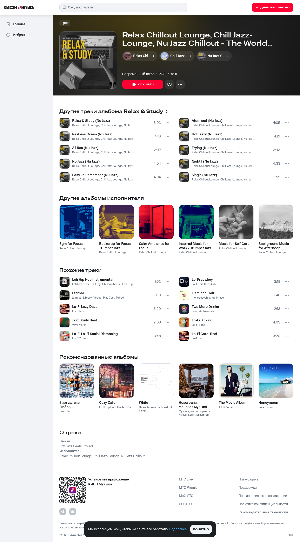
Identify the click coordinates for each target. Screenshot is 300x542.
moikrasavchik (201, 298)
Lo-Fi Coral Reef (204, 333)
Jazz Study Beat (84, 320)
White (143, 403)
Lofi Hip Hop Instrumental (92, 279)
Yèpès (97, 298)
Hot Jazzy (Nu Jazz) (207, 134)
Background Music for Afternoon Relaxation (274, 246)
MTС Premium (189, 487)
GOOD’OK (186, 504)
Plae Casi (108, 298)
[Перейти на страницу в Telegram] (62, 511)
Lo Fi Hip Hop (130, 284)
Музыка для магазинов (194, 415)
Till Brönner (226, 407)
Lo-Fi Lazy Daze (84, 306)
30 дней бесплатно (272, 7)
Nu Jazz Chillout (133, 125)
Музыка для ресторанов (194, 411)
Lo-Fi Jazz (78, 311)
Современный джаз (138, 74)
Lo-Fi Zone (79, 338)
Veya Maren (79, 325)
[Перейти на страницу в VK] (72, 511)
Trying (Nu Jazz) (205, 147)
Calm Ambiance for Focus (154, 246)
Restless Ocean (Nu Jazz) (92, 134)
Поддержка (248, 487)
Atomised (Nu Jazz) (207, 120)
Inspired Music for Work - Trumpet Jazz (195, 246)
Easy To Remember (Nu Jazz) (95, 175)
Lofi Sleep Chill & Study (86, 284)
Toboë (120, 298)
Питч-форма (248, 479)
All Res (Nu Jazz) (85, 147)
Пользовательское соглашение (263, 495)
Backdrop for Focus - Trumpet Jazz (116, 246)
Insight (143, 411)
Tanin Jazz (65, 411)
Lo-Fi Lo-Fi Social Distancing (95, 333)
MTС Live (186, 479)
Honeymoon (268, 403)
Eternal (78, 293)
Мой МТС (186, 495)
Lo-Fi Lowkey (202, 279)
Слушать (146, 84)
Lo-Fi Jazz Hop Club (204, 284)
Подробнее (178, 529)
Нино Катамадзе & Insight (155, 407)
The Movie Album (232, 403)
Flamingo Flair (203, 293)
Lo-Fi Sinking (202, 320)
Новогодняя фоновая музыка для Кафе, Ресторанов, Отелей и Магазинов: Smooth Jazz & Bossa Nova (196, 405)
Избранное (21, 35)
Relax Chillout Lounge (85, 125)
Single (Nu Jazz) (204, 175)
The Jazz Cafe (125, 407)
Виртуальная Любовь (70, 405)
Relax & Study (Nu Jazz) (91, 120)
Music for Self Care (234, 244)
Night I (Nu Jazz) (205, 161)
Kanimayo (218, 298)
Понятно (201, 529)
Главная (19, 24)
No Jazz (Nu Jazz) (86, 161)
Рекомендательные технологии (263, 512)
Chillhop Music (111, 284)
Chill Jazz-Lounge (111, 125)
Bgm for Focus (71, 244)
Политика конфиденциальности (263, 504)
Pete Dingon (266, 407)
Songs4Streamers (203, 311)
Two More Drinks (205, 306)
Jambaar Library (82, 298)
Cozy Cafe (107, 403)
